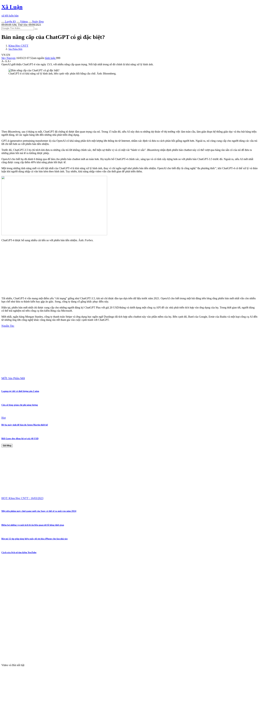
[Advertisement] (107, 102)
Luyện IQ (10, 21)
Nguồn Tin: (7, 325)
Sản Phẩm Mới (15, 49)
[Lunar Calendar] (30, 22)
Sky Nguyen (8, 58)
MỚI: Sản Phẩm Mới (13, 378)
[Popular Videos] (18, 22)
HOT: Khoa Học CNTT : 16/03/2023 (22, 498)
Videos (23, 21)
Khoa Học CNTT (18, 45)
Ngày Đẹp (37, 21)
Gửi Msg (7, 445)
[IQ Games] (2, 22)
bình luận (50, 58)
